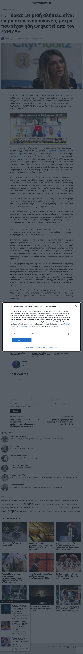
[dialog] (41, 327)
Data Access (41, 348)
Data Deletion (30, 348)
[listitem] (41, 334)
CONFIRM (22, 340)
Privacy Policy (53, 348)
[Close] (76, 306)
